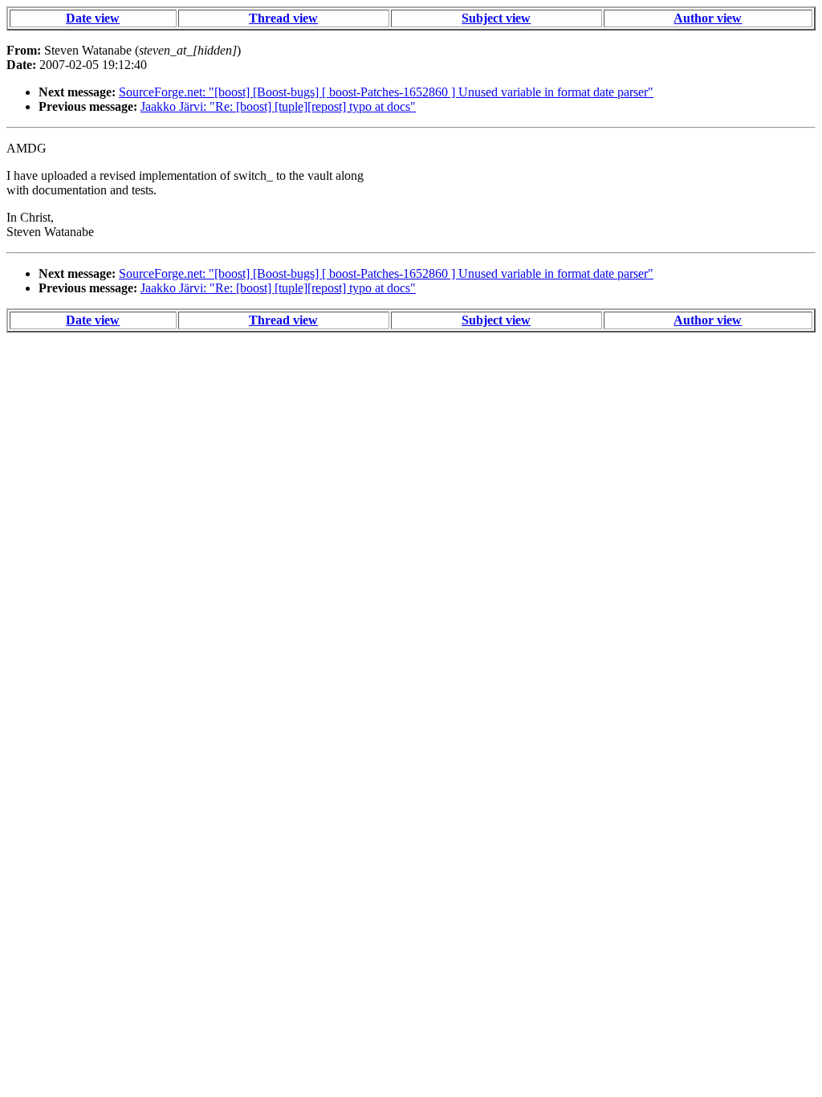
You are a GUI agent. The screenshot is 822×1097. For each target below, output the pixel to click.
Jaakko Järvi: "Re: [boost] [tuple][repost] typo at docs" (278, 106)
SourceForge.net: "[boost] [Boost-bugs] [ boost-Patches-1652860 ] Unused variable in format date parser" (386, 92)
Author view (707, 18)
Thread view (283, 18)
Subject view (496, 18)
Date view (93, 18)
